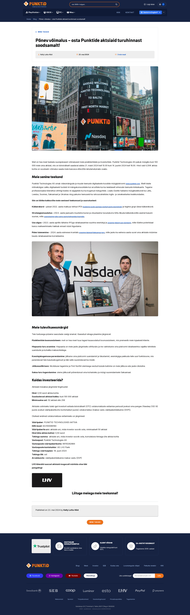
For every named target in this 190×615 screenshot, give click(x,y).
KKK (118, 12)
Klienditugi (90, 576)
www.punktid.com (133, 184)
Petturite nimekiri (150, 566)
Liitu (159, 576)
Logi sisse (150, 4)
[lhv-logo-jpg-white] (47, 480)
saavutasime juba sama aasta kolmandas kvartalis (64, 217)
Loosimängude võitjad (131, 566)
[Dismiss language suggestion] (163, 12)
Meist (86, 566)
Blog (35, 19)
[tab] (33, 12)
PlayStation (33, 12)
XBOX (48, 12)
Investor (95, 566)
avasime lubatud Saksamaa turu (92, 232)
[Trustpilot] (41, 546)
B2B (104, 566)
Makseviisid (59, 599)
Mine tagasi (43, 32)
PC (60, 12)
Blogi (77, 566)
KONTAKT (129, 12)
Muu (72, 12)
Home (29, 19)
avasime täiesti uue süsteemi (119, 223)
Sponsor (70, 599)
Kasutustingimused (99, 599)
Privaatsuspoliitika (116, 599)
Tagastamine (130, 599)
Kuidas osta (115, 566)
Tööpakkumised (83, 599)
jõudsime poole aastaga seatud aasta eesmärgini (102, 207)
